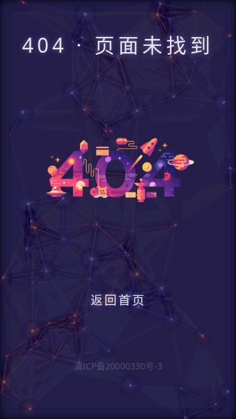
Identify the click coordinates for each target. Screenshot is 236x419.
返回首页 (118, 299)
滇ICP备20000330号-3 (118, 366)
